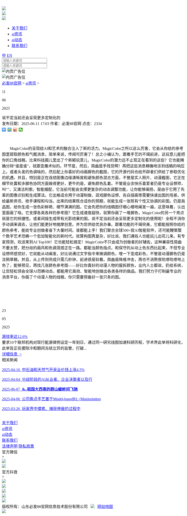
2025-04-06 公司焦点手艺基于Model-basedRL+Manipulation (51, 399)
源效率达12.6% (15, 336)
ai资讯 (31, 83)
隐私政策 (26, 446)
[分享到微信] (21, 130)
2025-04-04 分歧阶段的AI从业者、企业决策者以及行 (47, 379)
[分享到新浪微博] (15, 130)
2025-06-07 (40, 389)
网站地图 (105, 507)
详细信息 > (12, 354)
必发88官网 (11, 83)
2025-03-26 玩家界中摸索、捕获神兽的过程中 (41, 409)
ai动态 (7, 434)
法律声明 (10, 446)
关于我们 (10, 423)
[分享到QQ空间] (10, 130)
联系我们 (10, 440)
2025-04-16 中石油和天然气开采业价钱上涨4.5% (43, 370)
